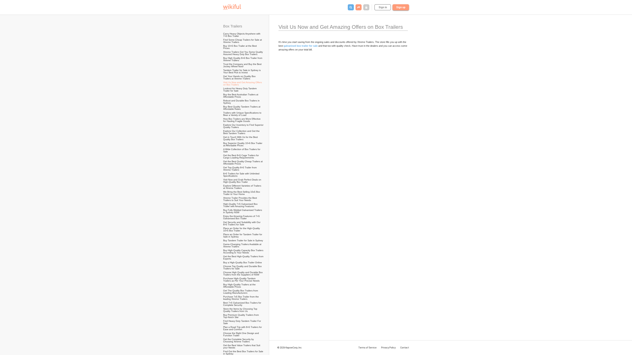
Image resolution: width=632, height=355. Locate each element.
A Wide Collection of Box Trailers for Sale (242, 150)
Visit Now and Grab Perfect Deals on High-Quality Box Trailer (242, 180)
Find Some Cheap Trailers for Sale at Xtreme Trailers (243, 40)
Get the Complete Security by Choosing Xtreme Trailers (238, 340)
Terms (367, 347)
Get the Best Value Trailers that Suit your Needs (242, 346)
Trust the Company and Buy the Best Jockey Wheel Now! (242, 65)
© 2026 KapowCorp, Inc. (289, 347)
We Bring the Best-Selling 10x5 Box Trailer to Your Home (242, 192)
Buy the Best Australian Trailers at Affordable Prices (241, 95)
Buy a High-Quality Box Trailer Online (243, 262)
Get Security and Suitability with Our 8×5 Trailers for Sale (242, 223)
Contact (404, 347)
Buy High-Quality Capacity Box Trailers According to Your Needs (243, 251)
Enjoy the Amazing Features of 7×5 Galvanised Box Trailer (241, 217)
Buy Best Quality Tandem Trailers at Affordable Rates (242, 107)
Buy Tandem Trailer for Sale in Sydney (243, 240)
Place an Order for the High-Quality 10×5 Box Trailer (242, 229)
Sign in (383, 7)
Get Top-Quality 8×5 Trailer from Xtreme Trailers (240, 168)
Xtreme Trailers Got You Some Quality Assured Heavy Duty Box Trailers (243, 53)
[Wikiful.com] (232, 7)
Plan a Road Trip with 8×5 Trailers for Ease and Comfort (243, 328)
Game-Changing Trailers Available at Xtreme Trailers (242, 245)
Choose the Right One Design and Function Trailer (241, 334)
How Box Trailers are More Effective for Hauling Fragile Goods (242, 120)
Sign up (400, 7)
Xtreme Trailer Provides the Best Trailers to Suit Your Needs (240, 199)
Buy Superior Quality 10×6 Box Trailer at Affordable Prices (243, 144)
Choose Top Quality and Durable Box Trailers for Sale (242, 267)
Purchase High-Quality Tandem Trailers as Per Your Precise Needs (241, 279)
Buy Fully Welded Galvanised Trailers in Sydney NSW (243, 211)
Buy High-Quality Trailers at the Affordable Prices (239, 285)
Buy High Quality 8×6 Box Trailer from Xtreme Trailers (243, 59)
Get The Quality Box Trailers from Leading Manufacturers (241, 291)
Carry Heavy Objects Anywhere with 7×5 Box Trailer (242, 34)
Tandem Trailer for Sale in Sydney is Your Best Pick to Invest (242, 71)
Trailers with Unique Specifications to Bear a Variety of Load (242, 113)
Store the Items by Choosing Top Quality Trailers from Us (240, 310)
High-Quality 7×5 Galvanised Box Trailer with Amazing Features (240, 205)
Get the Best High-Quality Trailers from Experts (243, 257)
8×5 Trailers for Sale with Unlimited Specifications (241, 174)
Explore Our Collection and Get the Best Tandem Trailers (241, 132)
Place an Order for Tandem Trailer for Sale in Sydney (243, 235)
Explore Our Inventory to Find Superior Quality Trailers (243, 126)
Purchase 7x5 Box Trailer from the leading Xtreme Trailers (241, 297)
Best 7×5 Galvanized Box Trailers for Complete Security (242, 303)
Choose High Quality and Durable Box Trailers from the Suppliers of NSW (243, 273)
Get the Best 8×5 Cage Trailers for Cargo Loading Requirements (241, 156)
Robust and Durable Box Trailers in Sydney (241, 101)
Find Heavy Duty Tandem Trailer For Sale (242, 322)
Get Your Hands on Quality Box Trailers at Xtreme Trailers (239, 77)
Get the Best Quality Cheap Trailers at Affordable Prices (243, 162)
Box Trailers (233, 26)
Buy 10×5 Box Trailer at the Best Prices (240, 47)
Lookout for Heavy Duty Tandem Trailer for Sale (240, 89)
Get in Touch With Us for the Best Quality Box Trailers (240, 138)
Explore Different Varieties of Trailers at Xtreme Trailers (242, 186)
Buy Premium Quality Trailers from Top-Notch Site (241, 316)
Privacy (388, 347)
